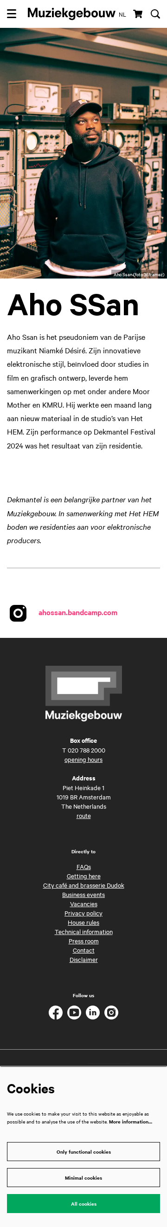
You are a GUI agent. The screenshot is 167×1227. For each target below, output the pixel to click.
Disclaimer (84, 959)
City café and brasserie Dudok (83, 885)
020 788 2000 (86, 750)
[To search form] (155, 14)
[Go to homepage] (72, 14)
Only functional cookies (84, 1151)
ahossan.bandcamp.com (78, 612)
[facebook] (56, 1012)
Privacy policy (83, 913)
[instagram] (111, 1012)
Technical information (84, 931)
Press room (84, 940)
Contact (84, 950)
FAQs (84, 866)
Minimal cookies (83, 1177)
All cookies (83, 1203)
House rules (83, 922)
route (84, 815)
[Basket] (138, 14)
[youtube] (74, 1012)
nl (122, 14)
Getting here (84, 875)
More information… (130, 1121)
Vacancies (83, 903)
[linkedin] (93, 1012)
